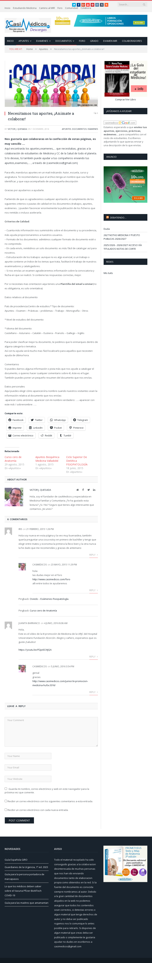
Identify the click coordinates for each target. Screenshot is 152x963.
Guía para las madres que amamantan (26, 902)
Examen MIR (110, 41)
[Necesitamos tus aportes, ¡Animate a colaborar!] (51, 84)
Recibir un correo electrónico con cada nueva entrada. (38, 810)
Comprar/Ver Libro (125, 99)
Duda (107, 228)
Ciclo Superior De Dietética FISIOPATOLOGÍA (76, 460)
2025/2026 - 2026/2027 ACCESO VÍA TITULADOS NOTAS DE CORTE (123, 246)
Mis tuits (108, 273)
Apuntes (24, 41)
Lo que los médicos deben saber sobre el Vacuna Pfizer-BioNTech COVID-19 (23, 891)
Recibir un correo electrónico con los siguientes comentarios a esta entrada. (50, 801)
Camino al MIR (47, 8)
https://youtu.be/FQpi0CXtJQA (35, 649)
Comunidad (71, 8)
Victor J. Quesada (17, 129)
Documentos (63, 41)
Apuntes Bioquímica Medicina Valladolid (47, 458)
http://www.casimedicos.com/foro (51, 579)
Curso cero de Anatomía (13, 458)
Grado (94, 41)
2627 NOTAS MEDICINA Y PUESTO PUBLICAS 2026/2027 (122, 236)
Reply (92, 554)
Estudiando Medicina (25, 8)
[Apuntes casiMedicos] (28, 24)
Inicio (7, 8)
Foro (59, 8)
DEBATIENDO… (118, 217)
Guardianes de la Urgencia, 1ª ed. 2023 (26, 867)
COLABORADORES (132, 41)
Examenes (42, 41)
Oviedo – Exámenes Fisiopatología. (49, 599)
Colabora (86, 8)
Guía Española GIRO (16, 859)
